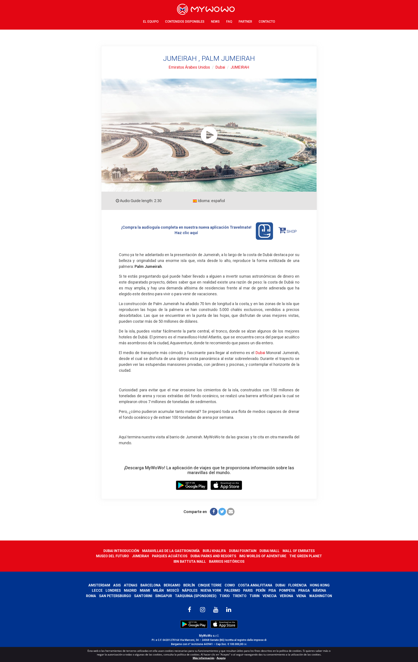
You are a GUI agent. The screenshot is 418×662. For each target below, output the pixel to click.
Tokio (224, 596)
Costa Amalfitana (255, 585)
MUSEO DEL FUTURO (112, 556)
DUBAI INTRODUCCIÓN (121, 551)
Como (230, 585)
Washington (320, 596)
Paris (248, 590)
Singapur (163, 596)
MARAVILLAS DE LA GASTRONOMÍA (171, 551)
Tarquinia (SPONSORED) (195, 596)
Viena (301, 596)
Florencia (297, 585)
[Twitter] (222, 511)
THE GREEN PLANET (305, 556)
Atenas (130, 585)
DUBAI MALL (270, 551)
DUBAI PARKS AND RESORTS (213, 556)
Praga (304, 590)
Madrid (130, 590)
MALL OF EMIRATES (299, 551)
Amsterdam (99, 585)
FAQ (229, 22)
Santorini (143, 596)
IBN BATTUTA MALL (190, 561)
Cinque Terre (210, 585)
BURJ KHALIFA (214, 551)
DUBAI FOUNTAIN (242, 551)
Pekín (260, 590)
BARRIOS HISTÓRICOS (226, 561)
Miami (145, 590)
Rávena (319, 590)
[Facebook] (213, 511)
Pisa (272, 590)
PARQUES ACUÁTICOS (169, 556)
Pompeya (287, 590)
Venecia (270, 596)
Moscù (173, 590)
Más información (203, 658)
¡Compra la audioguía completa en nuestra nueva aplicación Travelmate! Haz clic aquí (186, 230)
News (215, 22)
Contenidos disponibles (184, 22)
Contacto (267, 22)
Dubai (220, 67)
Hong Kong (320, 585)
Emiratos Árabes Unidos (189, 67)
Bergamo (172, 585)
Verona (286, 596)
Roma (91, 596)
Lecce (97, 590)
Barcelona (150, 585)
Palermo (232, 590)
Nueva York (211, 590)
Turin (254, 596)
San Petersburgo (115, 596)
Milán (158, 590)
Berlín (189, 585)
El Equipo (150, 22)
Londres (113, 590)
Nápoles (189, 590)
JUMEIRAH (240, 67)
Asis (117, 585)
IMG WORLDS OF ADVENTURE (262, 556)
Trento (239, 596)
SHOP (291, 231)
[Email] (230, 511)
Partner (245, 22)
